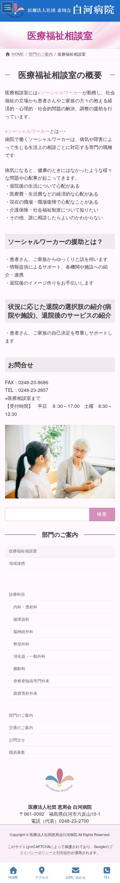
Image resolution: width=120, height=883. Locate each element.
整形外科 (21, 643)
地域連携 (17, 563)
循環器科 (21, 618)
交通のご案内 (21, 727)
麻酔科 (19, 668)
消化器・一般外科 (29, 656)
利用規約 (63, 852)
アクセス (42, 877)
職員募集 (17, 752)
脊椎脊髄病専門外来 (31, 680)
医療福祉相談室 (23, 550)
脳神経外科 (23, 631)
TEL (107, 877)
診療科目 (17, 594)
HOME (13, 877)
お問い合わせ (76, 877)
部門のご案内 (60, 534)
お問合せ (17, 739)
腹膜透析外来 (25, 693)
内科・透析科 (25, 606)
